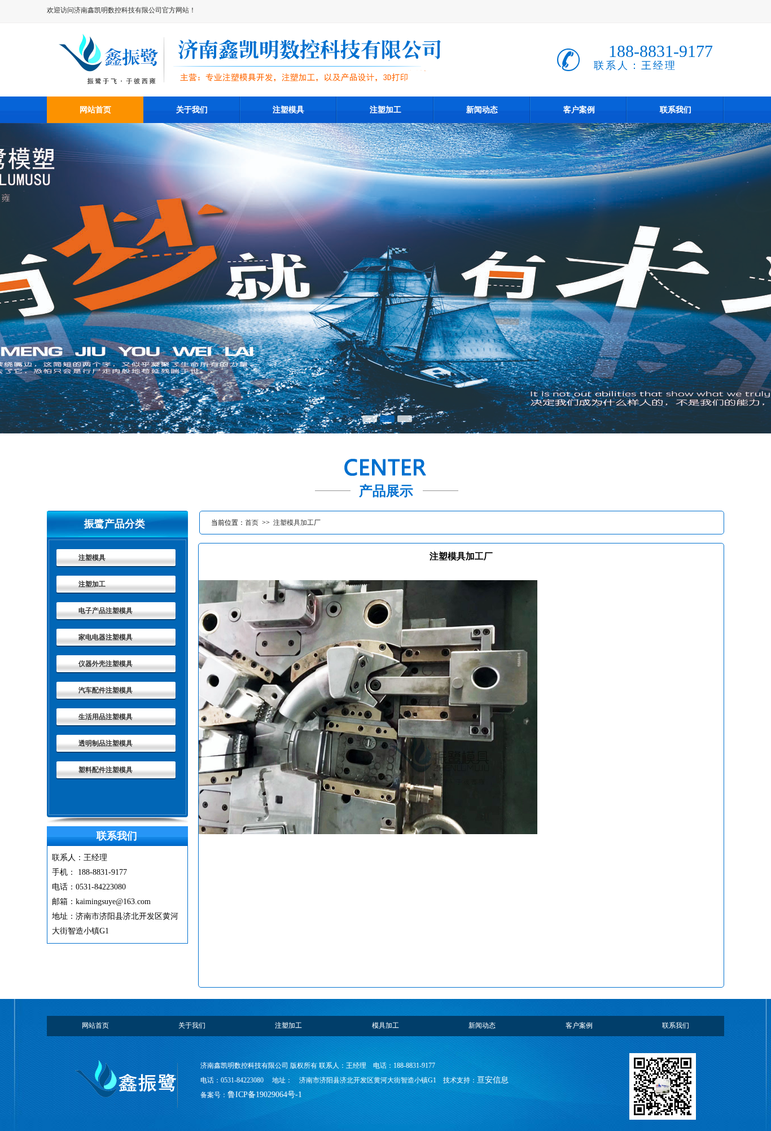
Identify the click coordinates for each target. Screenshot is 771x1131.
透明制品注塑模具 (105, 743)
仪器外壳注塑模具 (105, 664)
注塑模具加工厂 (297, 523)
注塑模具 (92, 558)
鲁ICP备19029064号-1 (264, 1094)
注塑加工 (92, 584)
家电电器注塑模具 (105, 637)
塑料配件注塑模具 (105, 770)
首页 (252, 523)
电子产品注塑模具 (105, 611)
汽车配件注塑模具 (105, 690)
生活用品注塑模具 (105, 717)
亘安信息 (493, 1080)
